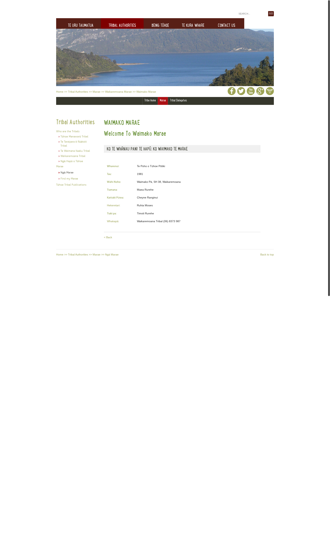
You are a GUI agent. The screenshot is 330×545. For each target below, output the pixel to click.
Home (59, 91)
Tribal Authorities (78, 91)
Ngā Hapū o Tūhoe (72, 161)
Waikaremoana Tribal (73, 156)
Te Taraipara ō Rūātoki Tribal (74, 143)
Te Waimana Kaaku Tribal (75, 151)
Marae (96, 91)
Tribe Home (150, 100)
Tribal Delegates (178, 100)
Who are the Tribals (67, 131)
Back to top (267, 254)
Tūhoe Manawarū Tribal (74, 136)
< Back (108, 237)
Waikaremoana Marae (118, 91)
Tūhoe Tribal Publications (71, 184)
